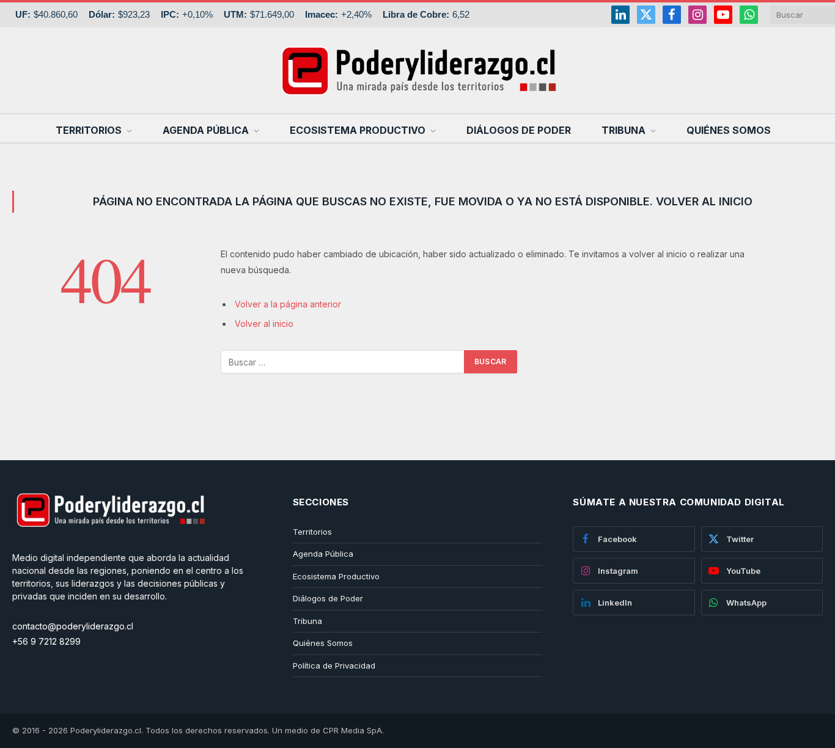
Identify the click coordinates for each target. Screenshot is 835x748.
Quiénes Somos (728, 130)
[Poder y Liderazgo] (417, 70)
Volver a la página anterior (288, 304)
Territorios (89, 130)
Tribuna (623, 130)
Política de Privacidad (334, 665)
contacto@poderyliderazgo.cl (72, 626)
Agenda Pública (206, 130)
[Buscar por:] (343, 361)
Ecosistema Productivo (357, 130)
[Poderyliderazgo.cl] (110, 545)
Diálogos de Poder (518, 130)
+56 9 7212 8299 (46, 641)
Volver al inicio (264, 323)
